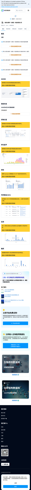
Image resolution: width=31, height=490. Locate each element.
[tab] (3, 29)
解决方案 (3, 412)
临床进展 (3, 430)
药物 (2, 427)
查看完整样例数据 (10, 85)
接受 (15, 486)
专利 (2, 432)
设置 (15, 483)
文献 (2, 435)
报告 (2, 438)
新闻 (2, 441)
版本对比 (3, 415)
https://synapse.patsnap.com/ (9, 6)
